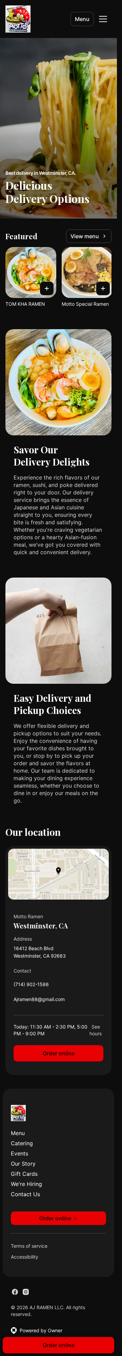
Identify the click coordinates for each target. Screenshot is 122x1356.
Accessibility (24, 1257)
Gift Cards (24, 1173)
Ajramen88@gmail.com (39, 1000)
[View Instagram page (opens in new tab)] (26, 1292)
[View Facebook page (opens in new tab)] (15, 1292)
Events (19, 1153)
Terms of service (29, 1246)
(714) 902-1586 (31, 986)
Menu (82, 19)
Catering (22, 1143)
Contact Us (25, 1194)
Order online (59, 1053)
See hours (95, 1030)
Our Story (23, 1163)
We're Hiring (26, 1184)
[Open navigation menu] (103, 19)
